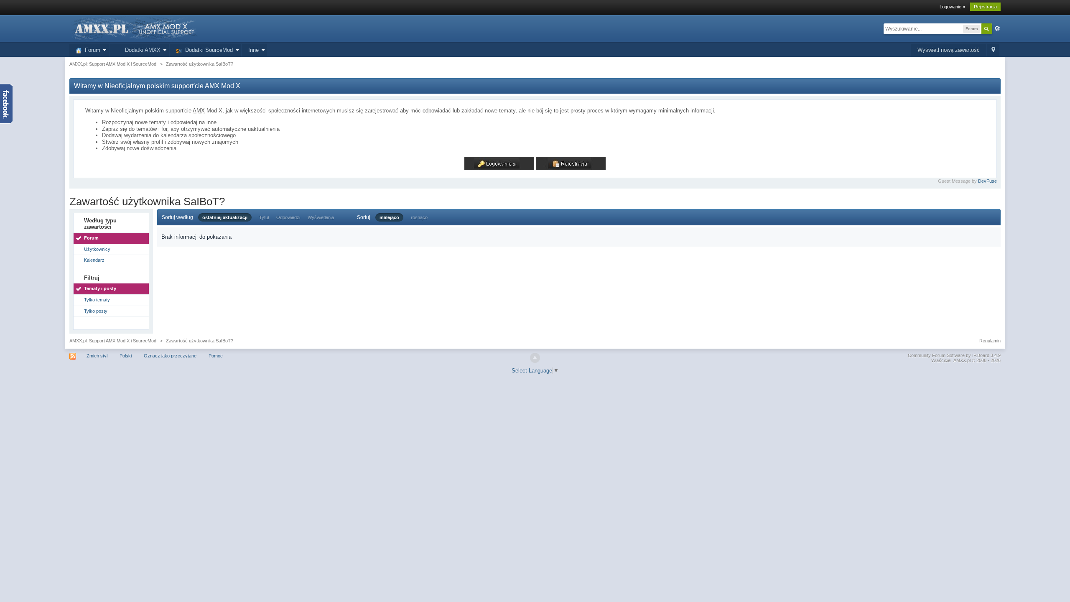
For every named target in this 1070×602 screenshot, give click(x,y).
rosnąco (419, 217)
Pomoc (216, 355)
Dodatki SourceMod (207, 50)
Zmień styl (97, 355)
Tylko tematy (97, 299)
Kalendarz (94, 260)
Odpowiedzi (288, 217)
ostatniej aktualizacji (224, 217)
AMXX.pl (962, 360)
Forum (91, 50)
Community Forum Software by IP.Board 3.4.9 (954, 355)
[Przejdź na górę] (535, 358)
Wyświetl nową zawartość (948, 50)
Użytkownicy (97, 249)
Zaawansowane (997, 28)
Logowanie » (952, 6)
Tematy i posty (100, 288)
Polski (126, 355)
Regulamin (990, 340)
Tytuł (264, 217)
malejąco (389, 217)
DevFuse (987, 181)
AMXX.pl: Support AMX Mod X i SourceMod (112, 340)
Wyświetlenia (321, 217)
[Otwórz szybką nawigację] (993, 50)
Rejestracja (985, 6)
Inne (253, 50)
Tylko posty (95, 311)
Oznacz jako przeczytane (170, 355)
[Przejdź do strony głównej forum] (133, 28)
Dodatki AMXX (141, 50)
